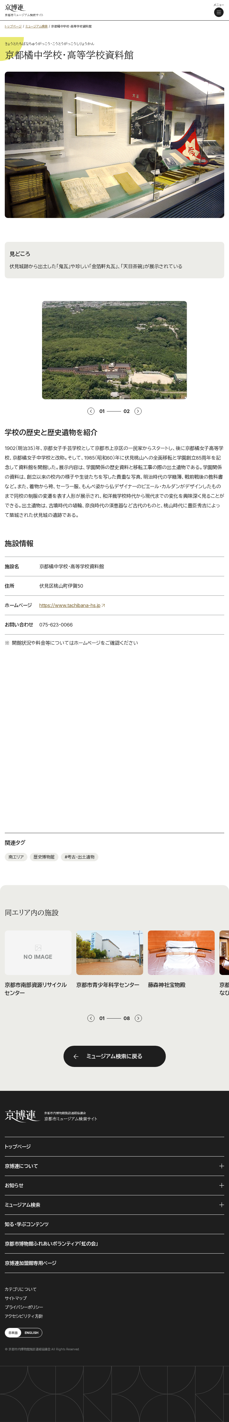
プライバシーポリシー (24, 1307)
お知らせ (14, 1185)
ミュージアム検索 (22, 1205)
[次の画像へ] (138, 411)
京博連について (21, 1166)
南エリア (16, 856)
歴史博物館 (44, 856)
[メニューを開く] (219, 12)
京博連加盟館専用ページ (30, 1263)
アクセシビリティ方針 (24, 1316)
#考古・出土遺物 (80, 856)
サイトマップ (16, 1298)
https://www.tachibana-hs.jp (69, 605)
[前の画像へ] (91, 411)
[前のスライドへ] (91, 1018)
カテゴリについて (21, 1289)
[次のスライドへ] (138, 1018)
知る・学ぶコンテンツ (27, 1224)
